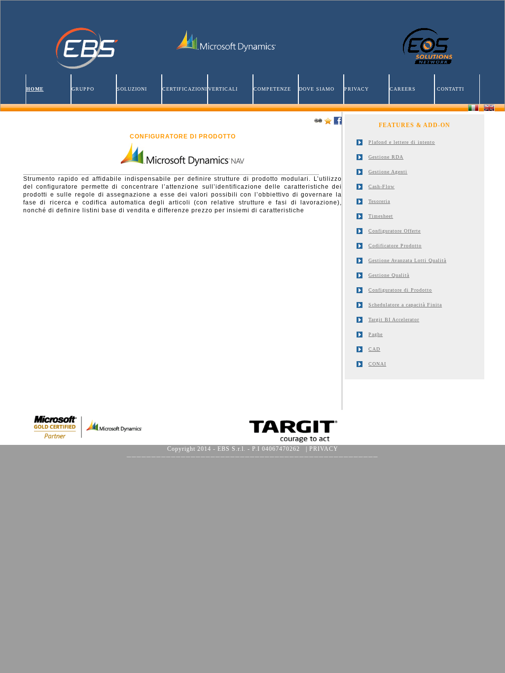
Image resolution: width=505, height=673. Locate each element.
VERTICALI (223, 89)
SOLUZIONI (132, 89)
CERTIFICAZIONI (184, 89)
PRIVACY (356, 89)
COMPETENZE (272, 89)
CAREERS (403, 89)
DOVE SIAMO (316, 89)
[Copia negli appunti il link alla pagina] (318, 121)
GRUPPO (83, 89)
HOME (35, 89)
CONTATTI (449, 89)
